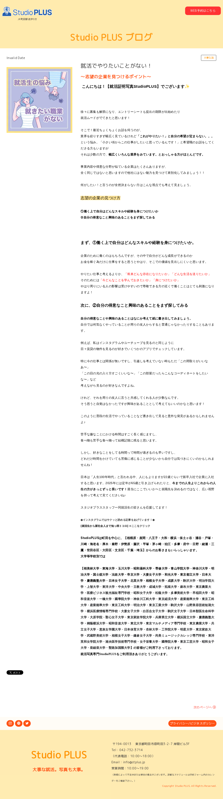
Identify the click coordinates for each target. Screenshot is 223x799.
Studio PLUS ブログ (111, 37)
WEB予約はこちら (203, 10)
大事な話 (209, 57)
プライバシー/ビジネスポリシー (192, 723)
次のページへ (202, 707)
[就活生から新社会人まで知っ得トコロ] (104, 525)
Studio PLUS (59, 754)
